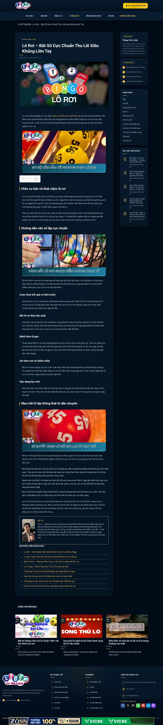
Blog (124, 99)
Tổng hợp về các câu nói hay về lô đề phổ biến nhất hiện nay (49, 581)
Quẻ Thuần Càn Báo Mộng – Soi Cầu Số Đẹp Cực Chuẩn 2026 (137, 187)
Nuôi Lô (58, 16)
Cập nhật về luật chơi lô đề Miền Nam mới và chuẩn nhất (48, 576)
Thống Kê (74, 16)
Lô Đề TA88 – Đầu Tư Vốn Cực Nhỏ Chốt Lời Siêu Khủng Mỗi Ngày (137, 214)
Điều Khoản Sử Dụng (59, 692)
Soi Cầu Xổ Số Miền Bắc (131, 124)
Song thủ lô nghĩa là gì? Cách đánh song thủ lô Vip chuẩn (83, 642)
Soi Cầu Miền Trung (95, 708)
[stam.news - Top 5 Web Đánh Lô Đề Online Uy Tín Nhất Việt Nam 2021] (23, 6)
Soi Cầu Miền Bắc (94, 697)
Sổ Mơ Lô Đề (127, 120)
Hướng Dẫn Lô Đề (29, 39)
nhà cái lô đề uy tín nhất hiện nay (67, 116)
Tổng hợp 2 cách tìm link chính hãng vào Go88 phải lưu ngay (49, 571)
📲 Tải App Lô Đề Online (135, 6)
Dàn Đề (44, 16)
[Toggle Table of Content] (35, 179)
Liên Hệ (55, 708)
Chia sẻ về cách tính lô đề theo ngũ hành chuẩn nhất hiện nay (50, 586)
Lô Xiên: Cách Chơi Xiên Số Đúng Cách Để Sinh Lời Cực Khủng (50, 557)
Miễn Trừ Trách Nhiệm (60, 697)
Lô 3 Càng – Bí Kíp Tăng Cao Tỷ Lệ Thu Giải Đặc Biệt (46, 566)
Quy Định (56, 703)
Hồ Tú (39, 58)
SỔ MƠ (111, 16)
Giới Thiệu (56, 682)
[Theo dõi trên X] (128, 705)
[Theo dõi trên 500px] (148, 705)
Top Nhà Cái (127, 141)
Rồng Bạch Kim (93, 16)
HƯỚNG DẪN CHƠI (127, 16)
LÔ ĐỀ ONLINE (24, 24)
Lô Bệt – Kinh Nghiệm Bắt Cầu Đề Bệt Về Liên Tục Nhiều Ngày (50, 552)
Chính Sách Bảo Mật (59, 687)
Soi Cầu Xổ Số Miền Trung (132, 132)
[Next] (143, 632)
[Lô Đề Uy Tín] (17, 680)
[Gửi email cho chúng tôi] (133, 705)
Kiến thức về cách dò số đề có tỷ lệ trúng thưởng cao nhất (129, 642)
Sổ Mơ (90, 687)
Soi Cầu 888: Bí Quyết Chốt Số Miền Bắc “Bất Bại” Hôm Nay (137, 201)
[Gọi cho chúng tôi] (138, 705)
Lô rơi (24, 196)
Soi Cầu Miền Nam (94, 703)
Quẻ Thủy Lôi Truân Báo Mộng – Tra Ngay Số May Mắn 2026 (137, 160)
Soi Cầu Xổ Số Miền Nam (132, 128)
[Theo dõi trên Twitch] (153, 705)
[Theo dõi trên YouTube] (143, 705)
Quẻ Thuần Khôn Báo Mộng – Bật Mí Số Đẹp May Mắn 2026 (137, 173)
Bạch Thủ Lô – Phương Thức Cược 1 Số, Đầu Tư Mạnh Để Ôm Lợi (51, 562)
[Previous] (19, 632)
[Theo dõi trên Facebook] (123, 705)
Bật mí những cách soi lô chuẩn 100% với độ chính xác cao (38, 642)
